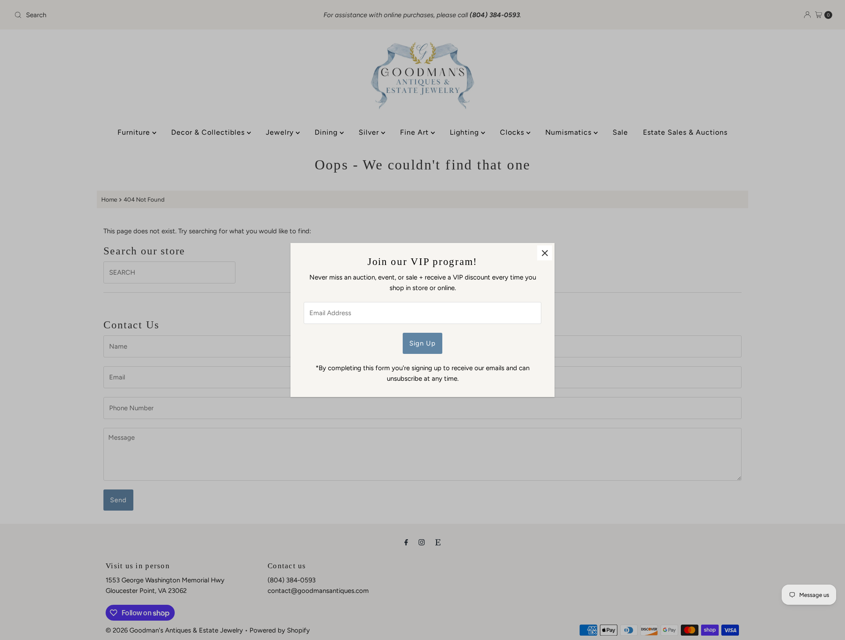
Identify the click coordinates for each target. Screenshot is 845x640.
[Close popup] (544, 253)
